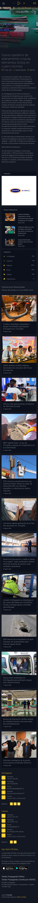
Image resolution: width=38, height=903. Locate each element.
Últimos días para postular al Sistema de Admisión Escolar (18, 405)
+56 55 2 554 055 (12, 779)
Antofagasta (10, 256)
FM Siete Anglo (6, 886)
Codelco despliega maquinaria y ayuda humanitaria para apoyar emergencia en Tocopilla (26, 217)
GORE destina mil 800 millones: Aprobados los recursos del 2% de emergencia (17, 367)
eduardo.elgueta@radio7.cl (15, 788)
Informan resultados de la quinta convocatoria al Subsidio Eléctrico (17, 761)
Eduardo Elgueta (20, 70)
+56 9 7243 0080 (12, 783)
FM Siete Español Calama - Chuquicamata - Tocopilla (18, 884)
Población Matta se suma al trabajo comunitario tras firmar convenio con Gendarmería (26, 230)
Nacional (9, 261)
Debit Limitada (21, 897)
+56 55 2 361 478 (12, 817)
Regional (32, 70)
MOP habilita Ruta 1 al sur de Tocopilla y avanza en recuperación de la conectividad (19, 445)
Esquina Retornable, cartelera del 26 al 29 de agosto (25, 242)
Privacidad (8, 895)
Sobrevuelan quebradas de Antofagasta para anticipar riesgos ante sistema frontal (17, 680)
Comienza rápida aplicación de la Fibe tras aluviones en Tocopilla (18, 524)
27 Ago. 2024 (7, 70)
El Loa (8, 270)
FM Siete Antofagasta (8, 882)
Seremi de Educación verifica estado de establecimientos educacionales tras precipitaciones (18, 721)
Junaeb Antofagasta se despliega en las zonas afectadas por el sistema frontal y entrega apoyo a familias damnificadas (18, 603)
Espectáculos (11, 279)
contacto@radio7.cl (13, 826)
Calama (9, 274)
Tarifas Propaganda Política (13, 876)
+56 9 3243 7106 (12, 822)
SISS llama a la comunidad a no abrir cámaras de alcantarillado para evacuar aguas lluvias (18, 641)
